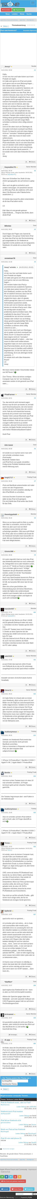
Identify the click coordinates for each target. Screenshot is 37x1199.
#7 (35, 481)
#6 (35, 448)
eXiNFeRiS (32, 1106)
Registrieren (19, 10)
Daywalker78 (11, 174)
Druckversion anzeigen (8, 1148)
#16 (35, 846)
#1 (35, 70)
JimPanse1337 (5, 1113)
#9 (35, 555)
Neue (8, 14)
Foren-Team (17, 1189)
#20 (35, 1043)
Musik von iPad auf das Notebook (13, 1129)
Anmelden (6, 10)
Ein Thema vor (23, 1078)
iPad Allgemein (30, 20)
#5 (35, 398)
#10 (35, 612)
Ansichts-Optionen (30, 30)
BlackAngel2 (5, 1131)
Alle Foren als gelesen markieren (14, 1181)
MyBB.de (17, 1197)
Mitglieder (29, 1189)
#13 (35, 735)
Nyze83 (33, 1142)
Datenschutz (5, 1172)
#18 (35, 985)
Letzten (15, 14)
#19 (35, 1018)
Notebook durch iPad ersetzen (12, 1111)
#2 (35, 171)
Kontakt (5, 1189)
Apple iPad (22, 20)
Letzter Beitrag (21, 1106)
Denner (33, 1124)
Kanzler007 (11, 616)
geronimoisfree (5, 1122)
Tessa (9, 850)
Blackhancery (5, 1105)
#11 (35, 660)
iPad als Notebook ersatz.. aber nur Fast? (16, 1102)
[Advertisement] (18, 49)
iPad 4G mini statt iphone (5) (11, 1138)
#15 (35, 812)
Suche (29, 14)
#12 (35, 694)
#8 (35, 518)
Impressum (32, 1169)
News (22, 14)
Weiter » (5, 26)
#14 (35, 776)
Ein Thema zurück (10, 1078)
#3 (35, 229)
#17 (35, 914)
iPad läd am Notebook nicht (11, 1120)
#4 (35, 262)
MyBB (30, 1197)
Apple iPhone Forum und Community (9, 20)
